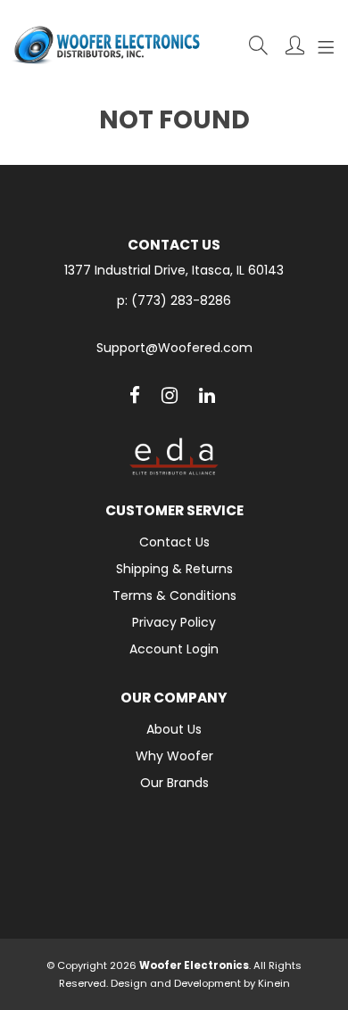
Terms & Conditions (174, 595)
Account (295, 45)
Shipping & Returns (174, 569)
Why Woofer (174, 756)
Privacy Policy (174, 622)
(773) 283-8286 (181, 300)
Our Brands (174, 783)
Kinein (274, 983)
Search (258, 45)
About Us (174, 729)
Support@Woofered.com (174, 348)
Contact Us (174, 542)
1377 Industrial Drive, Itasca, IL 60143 (174, 270)
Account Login (174, 649)
